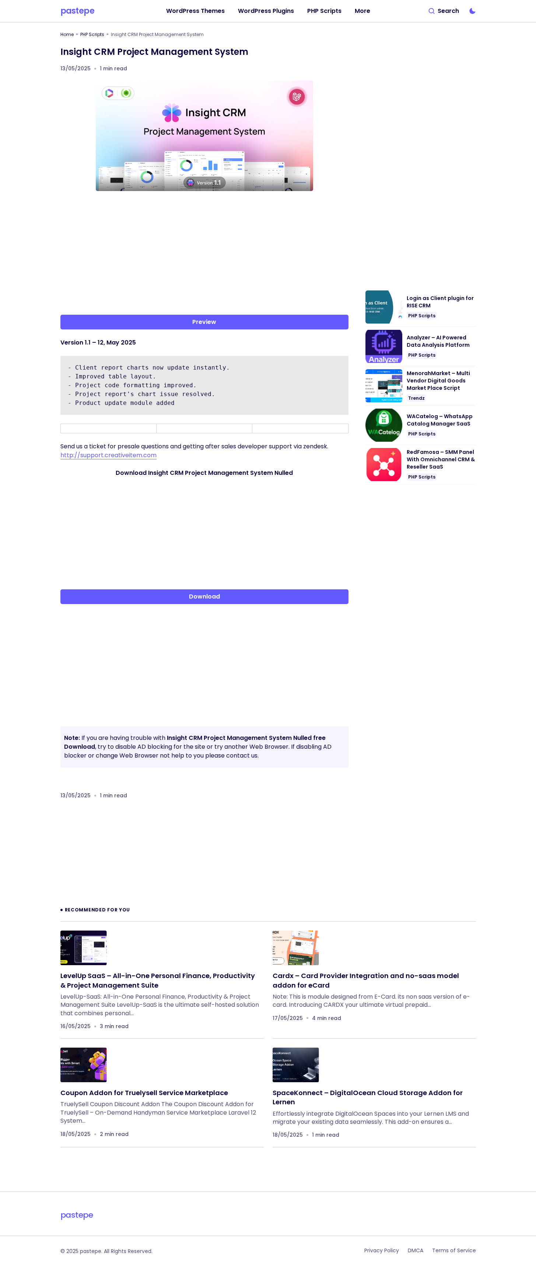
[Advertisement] (204, 254)
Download (204, 596)
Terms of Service (454, 1250)
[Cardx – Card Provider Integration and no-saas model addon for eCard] (296, 948)
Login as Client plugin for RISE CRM (440, 302)
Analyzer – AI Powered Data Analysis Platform (438, 341)
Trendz (416, 398)
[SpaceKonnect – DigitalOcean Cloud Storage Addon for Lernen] (296, 1065)
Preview (204, 322)
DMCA (415, 1250)
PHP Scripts (92, 34)
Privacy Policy (381, 1250)
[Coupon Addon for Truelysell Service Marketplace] (83, 1065)
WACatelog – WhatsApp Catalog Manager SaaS (440, 420)
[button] (444, 11)
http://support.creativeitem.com (108, 455)
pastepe (77, 11)
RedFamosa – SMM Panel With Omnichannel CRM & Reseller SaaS (441, 459)
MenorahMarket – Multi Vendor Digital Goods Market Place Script (438, 380)
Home (67, 34)
